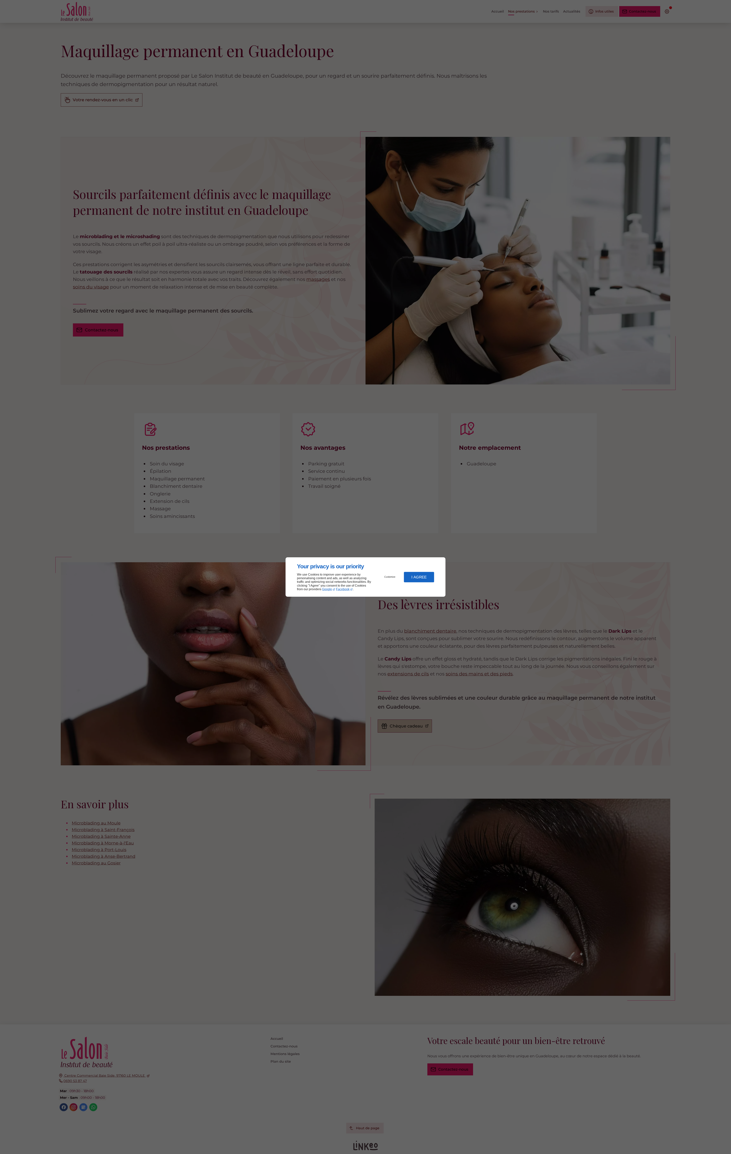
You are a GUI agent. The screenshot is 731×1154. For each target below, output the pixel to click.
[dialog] (365, 577)
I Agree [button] (419, 577)
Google (327, 589)
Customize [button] (389, 577)
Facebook (343, 589)
